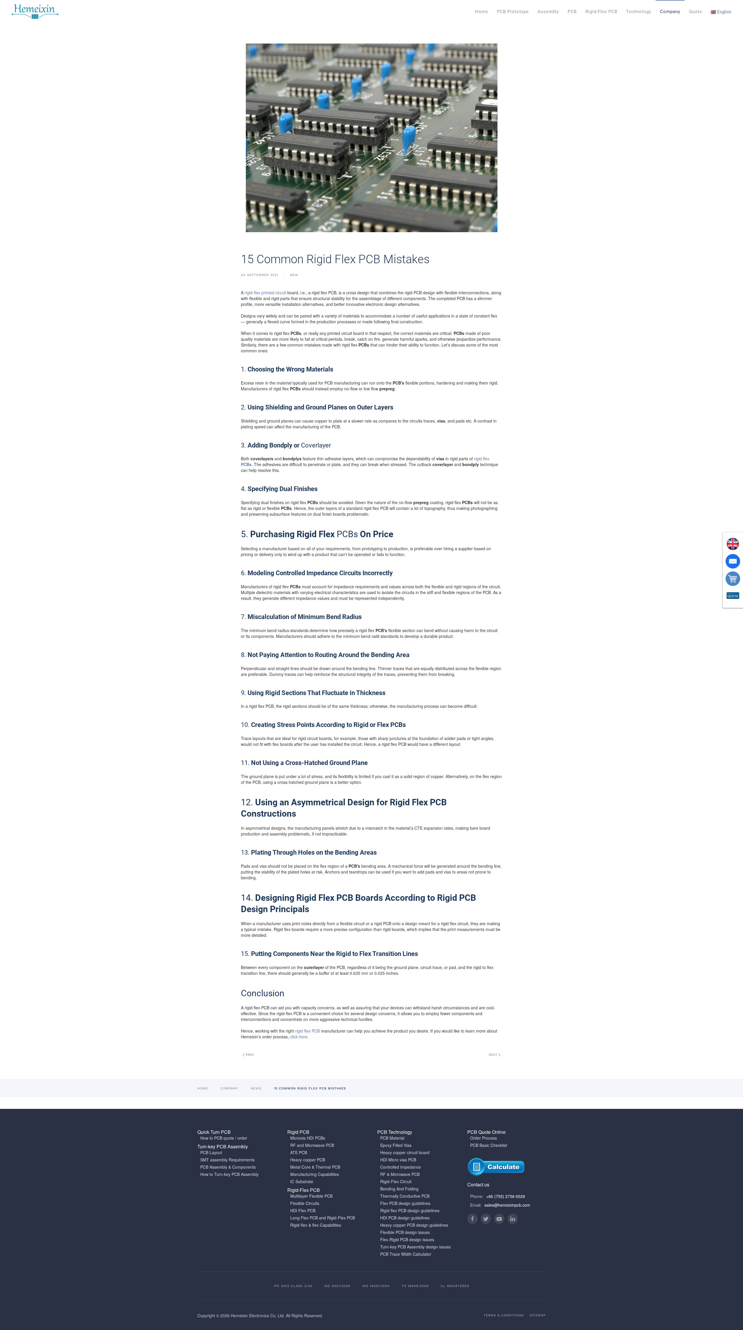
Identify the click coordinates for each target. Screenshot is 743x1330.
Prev (249, 1055)
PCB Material (392, 1138)
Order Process (483, 1138)
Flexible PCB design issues (405, 1232)
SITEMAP (538, 1315)
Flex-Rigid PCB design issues (407, 1239)
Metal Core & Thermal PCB (315, 1167)
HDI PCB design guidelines (405, 1218)
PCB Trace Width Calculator (405, 1254)
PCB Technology (394, 1132)
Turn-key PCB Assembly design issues (415, 1247)
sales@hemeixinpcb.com (507, 1205)
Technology (638, 11)
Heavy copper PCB (307, 1160)
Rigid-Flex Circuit (396, 1181)
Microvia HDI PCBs (307, 1138)
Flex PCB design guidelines (405, 1203)
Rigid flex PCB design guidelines (409, 1210)
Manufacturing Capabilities (314, 1174)
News (256, 1088)
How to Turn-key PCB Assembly (229, 1174)
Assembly (548, 11)
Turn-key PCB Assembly (222, 1146)
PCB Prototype (513, 11)
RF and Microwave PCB (312, 1145)
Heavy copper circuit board (405, 1152)
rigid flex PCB (307, 1031)
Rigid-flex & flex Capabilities (315, 1225)
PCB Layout (211, 1152)
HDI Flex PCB (302, 1210)
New (294, 275)
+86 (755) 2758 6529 (505, 1196)
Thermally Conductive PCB (405, 1196)
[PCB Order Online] (733, 578)
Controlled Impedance (400, 1167)
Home (481, 11)
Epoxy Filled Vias (396, 1145)
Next (493, 1055)
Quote (695, 11)
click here (298, 1037)
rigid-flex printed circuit (265, 292)
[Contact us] (733, 561)
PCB (572, 11)
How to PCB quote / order (223, 1138)
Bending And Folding (399, 1189)
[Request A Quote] (733, 596)
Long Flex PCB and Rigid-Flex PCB (322, 1218)
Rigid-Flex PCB (601, 11)
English (723, 12)
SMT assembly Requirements (227, 1160)
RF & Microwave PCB (400, 1174)
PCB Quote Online (486, 1132)
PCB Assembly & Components (228, 1167)
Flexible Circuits (304, 1203)
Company (670, 11)
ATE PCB (298, 1152)
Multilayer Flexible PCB (311, 1196)
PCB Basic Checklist (488, 1145)
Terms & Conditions (504, 1315)
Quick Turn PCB (214, 1132)
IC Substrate (301, 1181)
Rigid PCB (298, 1132)
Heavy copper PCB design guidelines (414, 1225)
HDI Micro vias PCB (398, 1160)
